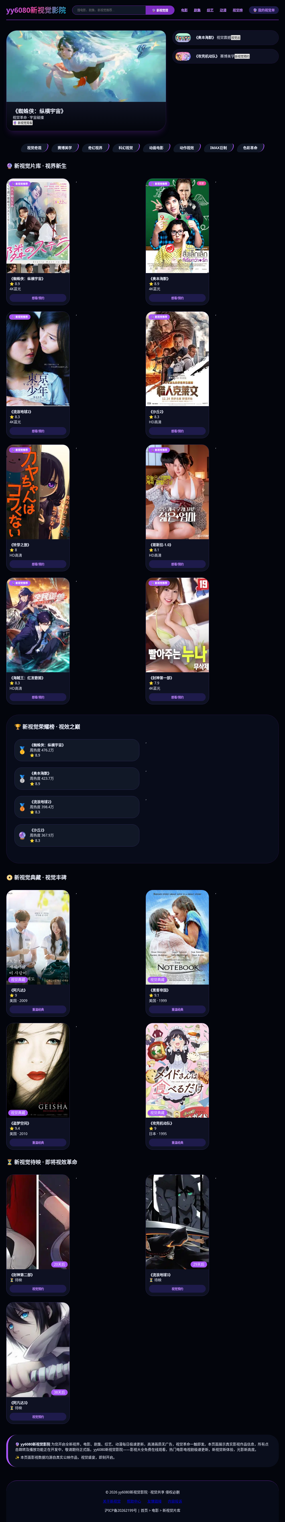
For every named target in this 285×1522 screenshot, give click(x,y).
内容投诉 (175, 1501)
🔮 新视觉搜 (160, 10)
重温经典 (38, 1009)
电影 (184, 10)
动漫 (223, 10)
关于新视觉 (112, 1501)
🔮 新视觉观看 (22, 123)
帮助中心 (134, 1501)
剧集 (197, 10)
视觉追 (235, 37)
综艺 (210, 10)
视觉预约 (38, 1289)
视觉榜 (238, 10)
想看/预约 (38, 298)
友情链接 (154, 1501)
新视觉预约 (242, 56)
